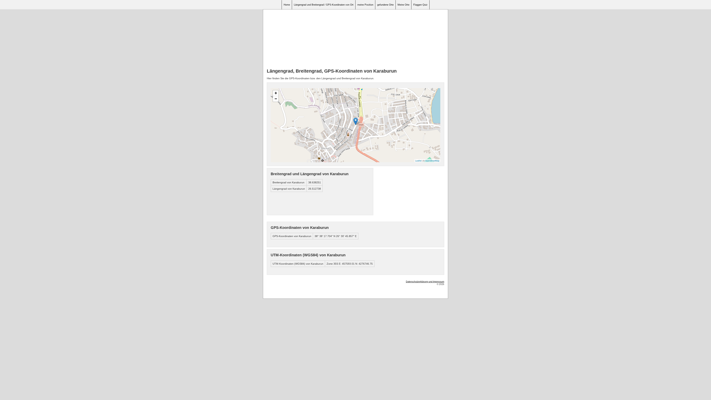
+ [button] (276, 93)
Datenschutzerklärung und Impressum (425, 281)
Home (287, 4)
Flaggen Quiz (420, 4)
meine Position (365, 4)
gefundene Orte (385, 4)
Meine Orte (403, 4)
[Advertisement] (355, 39)
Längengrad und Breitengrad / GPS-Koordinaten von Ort (323, 4)
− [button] (276, 98)
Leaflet (418, 160)
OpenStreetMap (432, 160)
